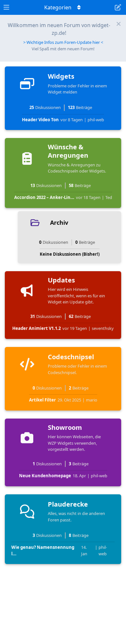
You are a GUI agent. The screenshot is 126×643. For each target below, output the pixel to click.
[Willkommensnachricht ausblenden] (118, 24)
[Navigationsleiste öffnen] (6, 7)
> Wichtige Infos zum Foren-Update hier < (63, 42)
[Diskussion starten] (118, 7)
